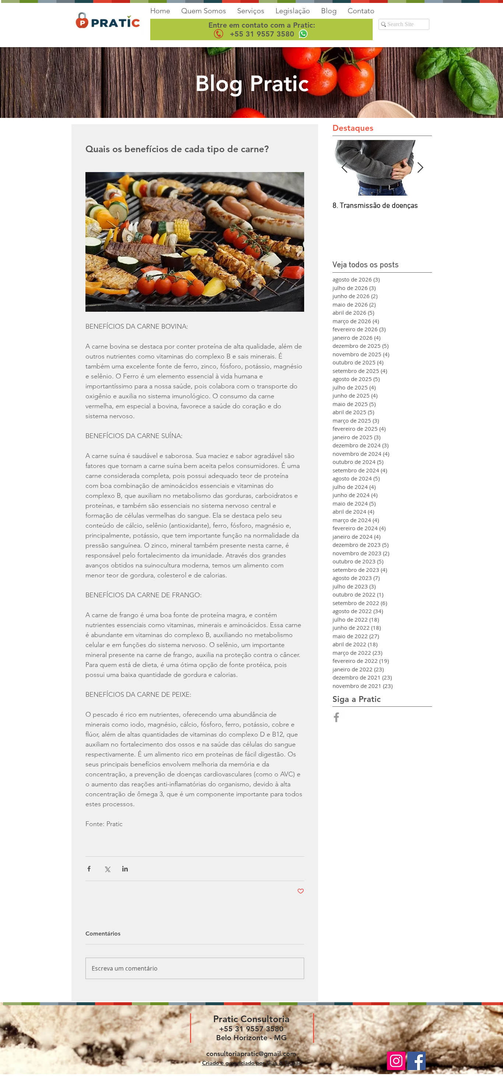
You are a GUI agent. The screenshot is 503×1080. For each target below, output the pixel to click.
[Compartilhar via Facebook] (88, 868)
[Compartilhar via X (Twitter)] (106, 868)
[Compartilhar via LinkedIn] (125, 868)
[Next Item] (420, 168)
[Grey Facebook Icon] (336, 717)
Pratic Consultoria (251, 1018)
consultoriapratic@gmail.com (251, 1053)
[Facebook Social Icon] (416, 1061)
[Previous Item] (344, 168)
